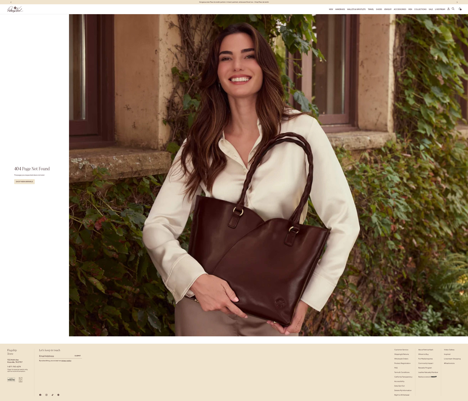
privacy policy (66, 361)
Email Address (46, 356)
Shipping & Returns (401, 354)
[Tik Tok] (52, 395)
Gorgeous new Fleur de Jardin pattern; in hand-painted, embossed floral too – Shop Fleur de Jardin (234, 2)
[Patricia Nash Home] (11, 9)
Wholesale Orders (401, 359)
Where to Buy (423, 354)
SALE (431, 9)
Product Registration (402, 363)
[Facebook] (40, 395)
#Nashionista (449, 363)
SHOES (379, 9)
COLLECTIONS (420, 9)
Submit (78, 356)
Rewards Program (425, 368)
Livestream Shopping (452, 359)
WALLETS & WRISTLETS (356, 9)
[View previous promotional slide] (10, 2)
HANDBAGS (340, 9)
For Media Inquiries (425, 359)
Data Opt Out (399, 386)
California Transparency (403, 377)
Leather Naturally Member (428, 372)
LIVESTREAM (440, 9)
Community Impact (425, 363)
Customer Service (401, 350)
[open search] (453, 9)
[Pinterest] (58, 395)
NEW (331, 9)
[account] (448, 9)
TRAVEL (371, 9)
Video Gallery (449, 350)
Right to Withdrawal (401, 395)
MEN (410, 9)
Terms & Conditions (402, 372)
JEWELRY (388, 9)
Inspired (447, 354)
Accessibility (399, 381)
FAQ (396, 368)
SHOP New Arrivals (24, 181)
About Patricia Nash (425, 350)
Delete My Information (402, 390)
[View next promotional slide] (457, 2)
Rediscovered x (424, 377)
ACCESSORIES (400, 9)
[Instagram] (46, 395)
